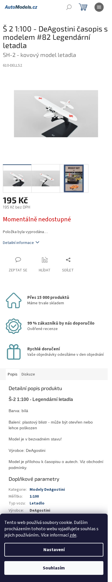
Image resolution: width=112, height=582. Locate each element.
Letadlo (37, 503)
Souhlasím (54, 568)
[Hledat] (69, 7)
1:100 (34, 496)
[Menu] (99, 7)
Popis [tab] (13, 374)
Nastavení (54, 550)
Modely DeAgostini (47, 489)
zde (72, 535)
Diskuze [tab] (28, 374)
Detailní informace (18, 243)
